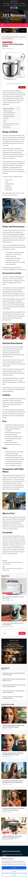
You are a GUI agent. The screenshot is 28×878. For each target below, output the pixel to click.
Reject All (14, 875)
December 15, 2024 (10, 48)
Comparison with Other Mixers (11, 123)
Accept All (14, 867)
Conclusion (7, 127)
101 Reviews (14, 15)
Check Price (22, 87)
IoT (4, 3)
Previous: (12, 562)
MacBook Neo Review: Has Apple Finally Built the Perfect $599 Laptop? (13, 673)
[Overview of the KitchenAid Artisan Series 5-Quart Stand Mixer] (14, 613)
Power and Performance (9, 112)
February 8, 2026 (9, 839)
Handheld (5, 749)
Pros (5, 120)
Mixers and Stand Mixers (7, 42)
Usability (6, 118)
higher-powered (13, 238)
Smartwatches (14, 5)
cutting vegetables (17, 387)
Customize (14, 871)
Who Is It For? (7, 125)
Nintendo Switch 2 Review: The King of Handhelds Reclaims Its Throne (13, 679)
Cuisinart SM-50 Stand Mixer (14, 83)
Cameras (24, 5)
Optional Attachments (9, 116)
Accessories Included (9, 114)
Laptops (7, 3)
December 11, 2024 (9, 626)
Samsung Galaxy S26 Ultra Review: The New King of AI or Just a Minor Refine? (13, 685)
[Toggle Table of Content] (17, 109)
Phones (11, 3)
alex (4, 48)
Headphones (16, 3)
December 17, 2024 (9, 600)
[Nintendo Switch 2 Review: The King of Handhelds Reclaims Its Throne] (14, 742)
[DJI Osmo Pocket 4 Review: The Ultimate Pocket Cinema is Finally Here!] (14, 798)
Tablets (19, 5)
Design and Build (8, 110)
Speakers (9, 5)
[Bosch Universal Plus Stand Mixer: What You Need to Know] (14, 586)
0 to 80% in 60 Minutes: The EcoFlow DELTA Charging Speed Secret (12, 697)
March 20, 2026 (9, 728)
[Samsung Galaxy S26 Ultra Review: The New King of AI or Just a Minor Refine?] (14, 770)
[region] (14, 867)
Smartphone (5, 777)
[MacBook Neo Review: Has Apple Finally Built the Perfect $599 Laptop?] (14, 715)
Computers (22, 3)
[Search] (26, 25)
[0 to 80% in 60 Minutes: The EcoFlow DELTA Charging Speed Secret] (14, 825)
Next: (12, 568)
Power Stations (5, 832)
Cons (5, 122)
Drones (4, 5)
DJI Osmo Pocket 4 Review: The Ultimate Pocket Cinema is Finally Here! (13, 691)
